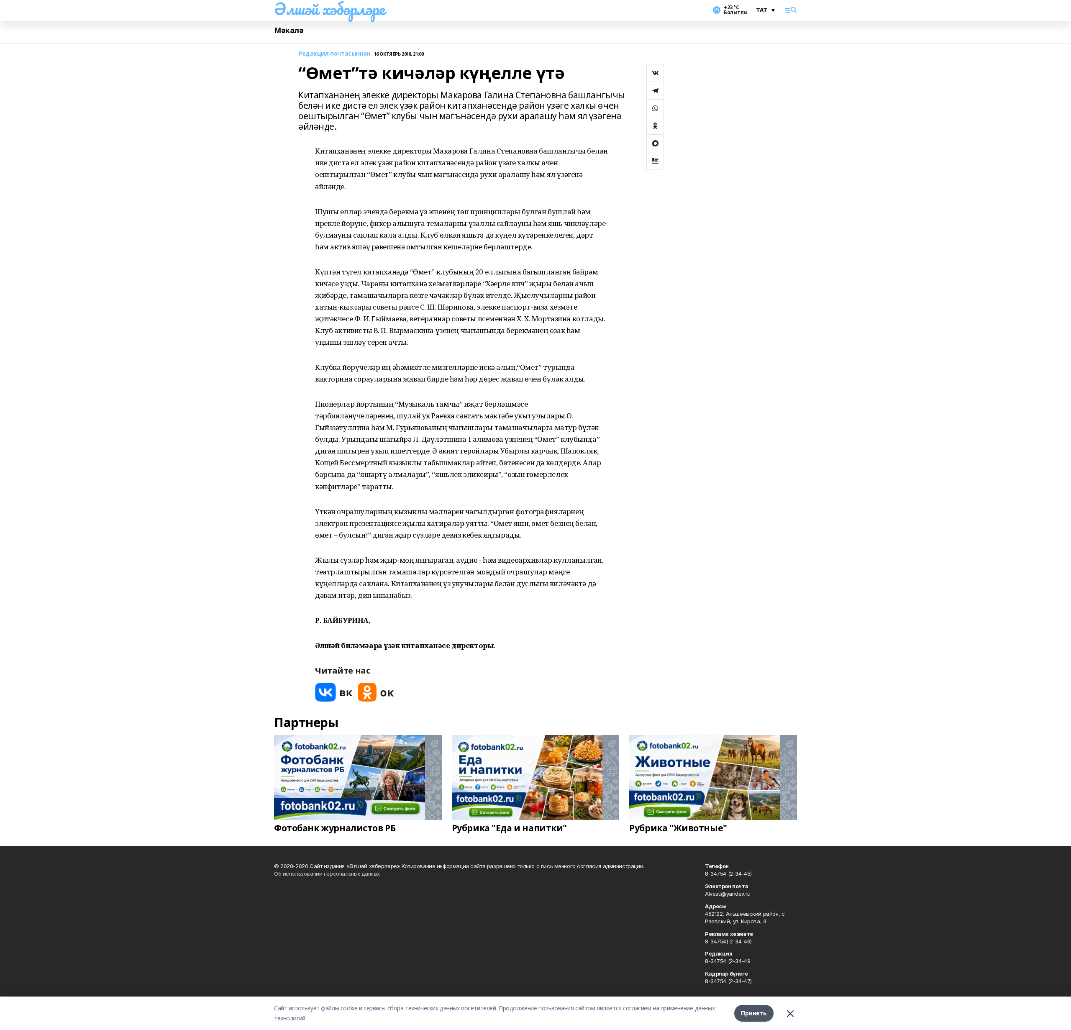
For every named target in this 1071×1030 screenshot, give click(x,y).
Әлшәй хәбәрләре (329, 8)
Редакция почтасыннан (334, 53)
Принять (754, 1013)
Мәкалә (288, 30)
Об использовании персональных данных (327, 873)
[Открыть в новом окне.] (334, 692)
